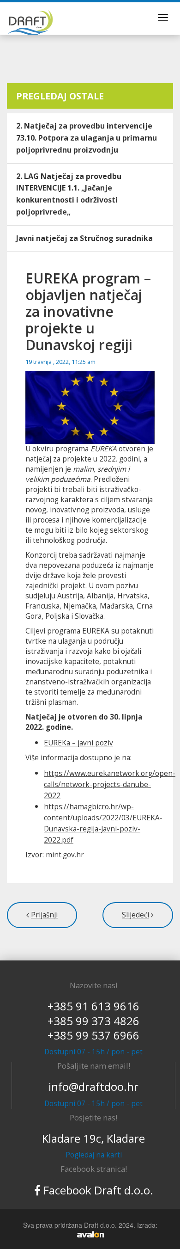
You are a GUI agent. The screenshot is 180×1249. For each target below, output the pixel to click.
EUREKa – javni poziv (78, 743)
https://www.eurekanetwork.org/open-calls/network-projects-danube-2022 (109, 784)
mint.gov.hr (65, 855)
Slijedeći (135, 915)
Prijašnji (44, 915)
